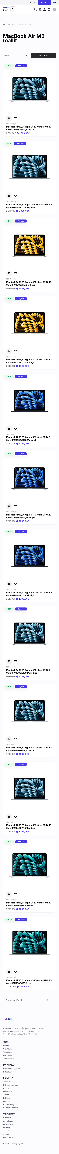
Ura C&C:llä (7, 1049)
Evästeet (6, 1144)
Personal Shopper (10, 1108)
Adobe (6, 1131)
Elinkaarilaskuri (9, 1124)
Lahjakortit (7, 1101)
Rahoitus (6, 1098)
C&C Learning (8, 1105)
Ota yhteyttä (8, 1137)
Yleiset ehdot (8, 1052)
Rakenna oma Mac (10, 1085)
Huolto (6, 1088)
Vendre (12, 1031)
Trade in (6, 1082)
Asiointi (6, 1095)
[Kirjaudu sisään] (44, 9)
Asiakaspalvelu (9, 1059)
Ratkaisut (7, 1118)
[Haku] (35, 9)
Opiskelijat (7, 1091)
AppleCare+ (8, 1121)
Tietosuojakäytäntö (17, 1144)
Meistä (6, 1046)
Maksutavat (8, 1055)
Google (6, 1134)
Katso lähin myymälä (11, 1069)
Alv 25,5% (45, 2)
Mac (9, 24)
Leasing (6, 1128)
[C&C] (9, 9)
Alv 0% (32, 2)
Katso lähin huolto (10, 1072)
